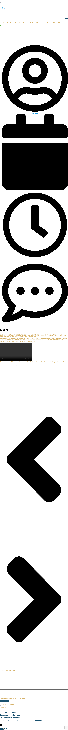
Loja (2, 7)
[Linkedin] (6, 330)
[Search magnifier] (67, 18)
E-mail (1, 690)
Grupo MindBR (26, 720)
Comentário (2, 674)
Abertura (3, 10)
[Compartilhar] (4, 728)
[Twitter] (4, 330)
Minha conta (4, 6)
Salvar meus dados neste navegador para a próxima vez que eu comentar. (13, 698)
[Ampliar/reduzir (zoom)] (1, 728)
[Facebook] (1, 330)
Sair (2, 9)
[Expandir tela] (3, 728)
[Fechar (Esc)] (6, 728)
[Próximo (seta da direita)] (3, 729)
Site (0, 694)
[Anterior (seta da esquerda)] (1, 729)
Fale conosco (4, 8)
